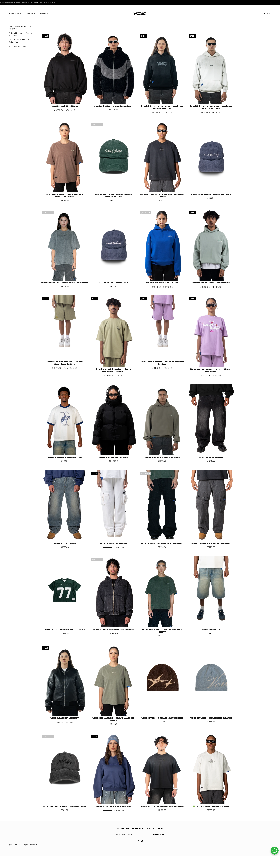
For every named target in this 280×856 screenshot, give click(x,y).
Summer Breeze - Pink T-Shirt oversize (211, 370)
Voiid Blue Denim (65, 544)
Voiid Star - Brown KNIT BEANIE (162, 718)
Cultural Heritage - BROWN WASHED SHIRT (64, 196)
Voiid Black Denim (211, 458)
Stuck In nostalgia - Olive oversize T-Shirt (113, 370)
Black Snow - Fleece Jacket (113, 106)
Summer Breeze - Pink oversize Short (162, 363)
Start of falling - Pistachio (211, 283)
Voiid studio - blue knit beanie (211, 718)
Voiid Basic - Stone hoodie (162, 458)
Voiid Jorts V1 (211, 630)
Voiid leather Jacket (64, 718)
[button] (15, 13)
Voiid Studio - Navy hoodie (113, 806)
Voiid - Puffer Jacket (113, 458)
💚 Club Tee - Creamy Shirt (211, 806)
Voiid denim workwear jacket (113, 630)
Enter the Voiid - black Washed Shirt (162, 196)
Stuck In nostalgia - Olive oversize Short (64, 363)
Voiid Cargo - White (113, 544)
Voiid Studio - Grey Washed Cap (64, 806)
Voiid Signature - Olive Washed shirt (113, 719)
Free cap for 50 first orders (211, 194)
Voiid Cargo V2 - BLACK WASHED (162, 544)
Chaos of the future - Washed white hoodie (211, 107)
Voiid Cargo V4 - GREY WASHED (211, 544)
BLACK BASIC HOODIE (65, 106)
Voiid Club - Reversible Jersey (64, 630)
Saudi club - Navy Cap (113, 283)
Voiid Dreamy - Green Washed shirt (162, 631)
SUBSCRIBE (158, 835)
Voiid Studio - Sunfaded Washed (162, 806)
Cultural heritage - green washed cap (113, 196)
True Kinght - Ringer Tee (65, 458)
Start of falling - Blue (162, 283)
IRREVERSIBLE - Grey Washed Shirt (64, 283)
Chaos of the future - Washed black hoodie (162, 107)
